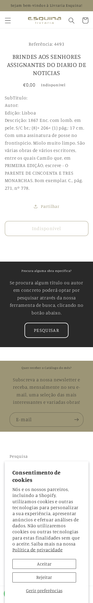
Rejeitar (44, 577)
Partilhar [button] (50, 206)
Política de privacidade (37, 550)
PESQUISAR (46, 330)
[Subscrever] (76, 419)
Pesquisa (19, 456)
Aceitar (44, 564)
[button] (8, 20)
